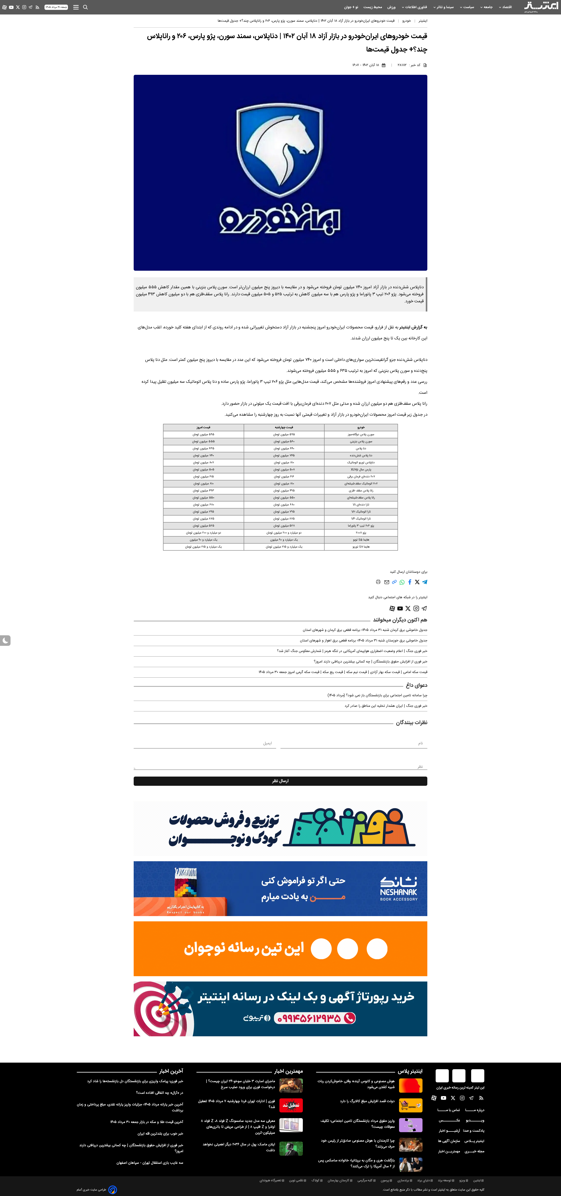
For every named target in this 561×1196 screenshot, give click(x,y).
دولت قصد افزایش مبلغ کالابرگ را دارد (367, 1101)
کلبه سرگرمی (365, 1180)
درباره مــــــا (474, 1110)
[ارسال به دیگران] (387, 584)
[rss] (37, 7)
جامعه (489, 7)
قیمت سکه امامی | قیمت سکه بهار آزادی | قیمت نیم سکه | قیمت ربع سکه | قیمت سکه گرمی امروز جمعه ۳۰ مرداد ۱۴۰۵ (343, 672)
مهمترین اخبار (289, 1071)
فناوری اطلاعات (416, 7)
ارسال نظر (280, 781)
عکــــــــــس (449, 1121)
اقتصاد (507, 7)
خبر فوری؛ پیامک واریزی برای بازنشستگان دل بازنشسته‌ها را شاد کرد (135, 1081)
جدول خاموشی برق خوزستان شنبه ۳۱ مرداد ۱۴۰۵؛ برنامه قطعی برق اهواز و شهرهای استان (363, 641)
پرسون (385, 1180)
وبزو (462, 1180)
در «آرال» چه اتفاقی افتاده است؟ (159, 1093)
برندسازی (403, 1180)
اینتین (477, 1180)
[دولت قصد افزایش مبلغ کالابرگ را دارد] (411, 1105)
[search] (85, 7)
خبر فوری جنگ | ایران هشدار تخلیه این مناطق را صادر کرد (386, 706)
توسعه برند (444, 1180)
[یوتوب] (11, 7)
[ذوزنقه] (280, 828)
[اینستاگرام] (24, 7)
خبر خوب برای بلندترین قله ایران (160, 1134)
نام (420, 743)
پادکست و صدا (473, 1131)
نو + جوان (351, 7)
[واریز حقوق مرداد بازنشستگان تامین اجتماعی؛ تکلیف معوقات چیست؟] (411, 1125)
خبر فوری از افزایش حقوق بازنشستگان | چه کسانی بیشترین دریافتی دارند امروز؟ (370, 662)
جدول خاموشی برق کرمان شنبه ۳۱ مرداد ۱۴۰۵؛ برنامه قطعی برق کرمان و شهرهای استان (365, 630)
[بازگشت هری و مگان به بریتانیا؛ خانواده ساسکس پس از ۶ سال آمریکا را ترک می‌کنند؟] (411, 1165)
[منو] (76, 7)
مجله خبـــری (474, 1152)
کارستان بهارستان (338, 1180)
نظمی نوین (296, 1180)
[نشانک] (280, 888)
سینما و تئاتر (445, 7)
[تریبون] (280, 1008)
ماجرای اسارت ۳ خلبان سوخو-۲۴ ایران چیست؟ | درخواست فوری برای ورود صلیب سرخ (240, 1084)
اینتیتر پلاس (410, 1071)
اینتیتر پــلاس (474, 1141)
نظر (420, 767)
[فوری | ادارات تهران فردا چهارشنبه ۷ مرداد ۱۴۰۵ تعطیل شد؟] (291, 1105)
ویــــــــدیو (475, 1121)
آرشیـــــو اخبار (449, 1131)
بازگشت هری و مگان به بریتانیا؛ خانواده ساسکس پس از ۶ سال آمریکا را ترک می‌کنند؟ (356, 1163)
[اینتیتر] (541, 7)
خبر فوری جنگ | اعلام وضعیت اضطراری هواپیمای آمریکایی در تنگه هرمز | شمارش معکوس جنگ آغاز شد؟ (352, 651)
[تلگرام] (30, 7)
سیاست (469, 7)
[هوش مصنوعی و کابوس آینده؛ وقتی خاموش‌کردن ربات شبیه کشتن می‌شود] (411, 1085)
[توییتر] (18, 7)
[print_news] (378, 582)
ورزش (391, 7)
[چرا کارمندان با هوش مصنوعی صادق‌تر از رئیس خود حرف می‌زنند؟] (411, 1145)
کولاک (315, 1180)
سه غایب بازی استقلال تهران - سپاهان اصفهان (150, 1163)
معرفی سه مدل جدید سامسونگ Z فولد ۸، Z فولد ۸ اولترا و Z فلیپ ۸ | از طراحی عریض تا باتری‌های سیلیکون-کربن (238, 1127)
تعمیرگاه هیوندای (270, 1180)
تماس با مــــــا (448, 1110)
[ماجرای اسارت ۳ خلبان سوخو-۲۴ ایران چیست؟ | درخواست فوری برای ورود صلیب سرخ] (291, 1085)
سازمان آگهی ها (449, 1141)
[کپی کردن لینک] (394, 584)
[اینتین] (280, 948)
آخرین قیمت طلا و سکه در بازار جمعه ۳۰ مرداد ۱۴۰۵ (146, 1122)
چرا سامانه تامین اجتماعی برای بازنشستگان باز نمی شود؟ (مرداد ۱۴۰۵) (377, 695)
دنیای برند (423, 1180)
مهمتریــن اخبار (449, 1152)
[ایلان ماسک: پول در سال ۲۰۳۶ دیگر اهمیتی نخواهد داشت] (291, 1149)
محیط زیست (373, 7)
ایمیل (267, 743)
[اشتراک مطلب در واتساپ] (402, 584)
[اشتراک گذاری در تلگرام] (424, 584)
